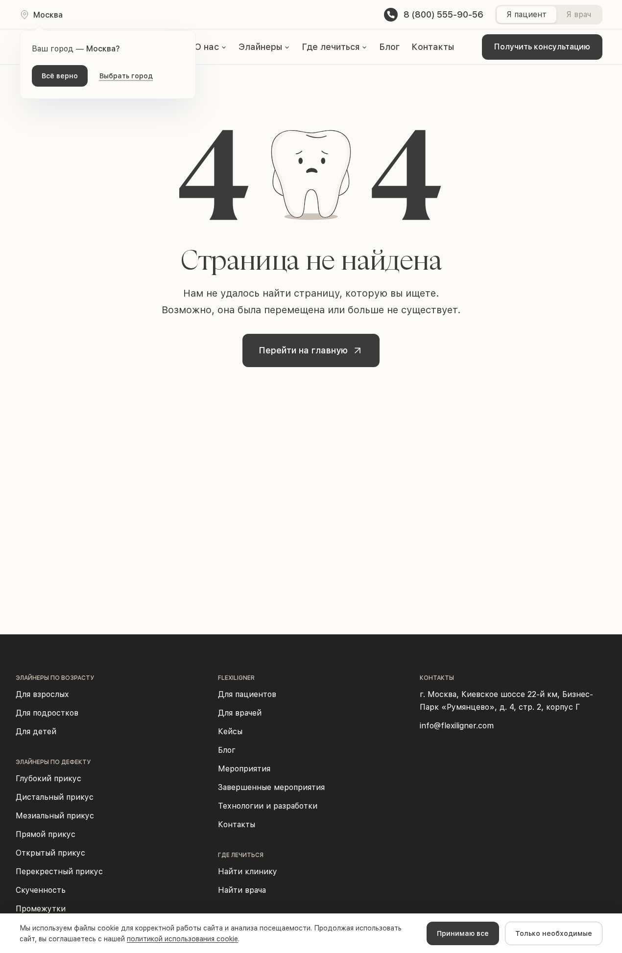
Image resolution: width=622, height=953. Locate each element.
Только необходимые (553, 933)
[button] (210, 47)
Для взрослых (42, 694)
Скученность (41, 890)
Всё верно (60, 76)
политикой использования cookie (182, 939)
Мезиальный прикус (55, 815)
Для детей (36, 731)
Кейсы (230, 731)
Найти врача (242, 890)
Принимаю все (463, 933)
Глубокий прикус (48, 778)
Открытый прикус (50, 853)
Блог (389, 47)
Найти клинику (247, 871)
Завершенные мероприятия (271, 787)
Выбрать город (126, 76)
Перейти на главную (303, 350)
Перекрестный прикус (59, 871)
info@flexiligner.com (457, 725)
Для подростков (47, 713)
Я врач (578, 14)
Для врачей (240, 713)
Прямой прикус (45, 834)
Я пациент (526, 14)
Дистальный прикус (55, 797)
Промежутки (41, 908)
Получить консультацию (542, 46)
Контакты (432, 47)
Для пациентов (247, 694)
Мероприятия (244, 768)
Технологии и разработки (267, 806)
